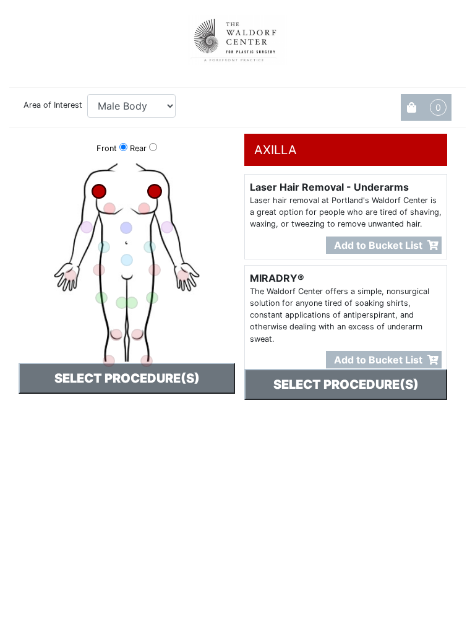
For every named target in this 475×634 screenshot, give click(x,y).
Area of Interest (53, 105)
